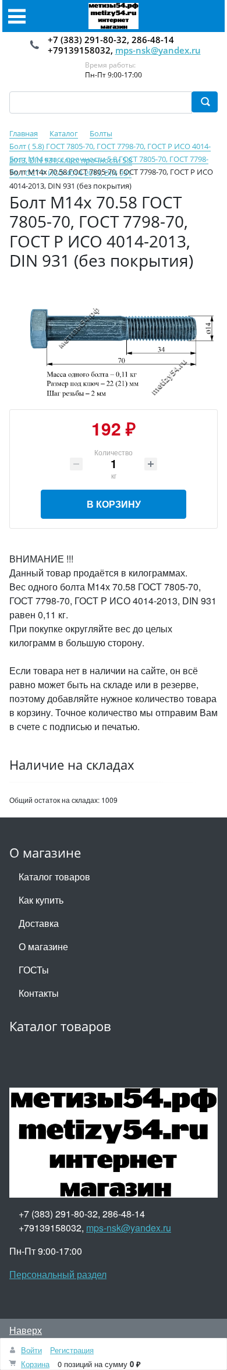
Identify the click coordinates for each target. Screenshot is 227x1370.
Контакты (39, 993)
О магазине (43, 946)
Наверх (25, 1330)
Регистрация (72, 1349)
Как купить (41, 900)
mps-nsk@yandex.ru (158, 50)
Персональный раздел (58, 1274)
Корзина (35, 1363)
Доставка (39, 923)
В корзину (114, 504)
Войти (31, 1349)
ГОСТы (34, 969)
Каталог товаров (54, 876)
